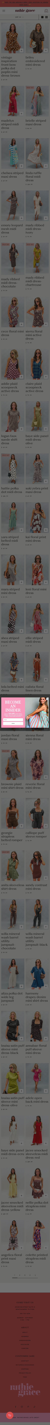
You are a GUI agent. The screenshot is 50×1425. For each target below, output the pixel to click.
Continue (13, 723)
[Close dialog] (47, 699)
